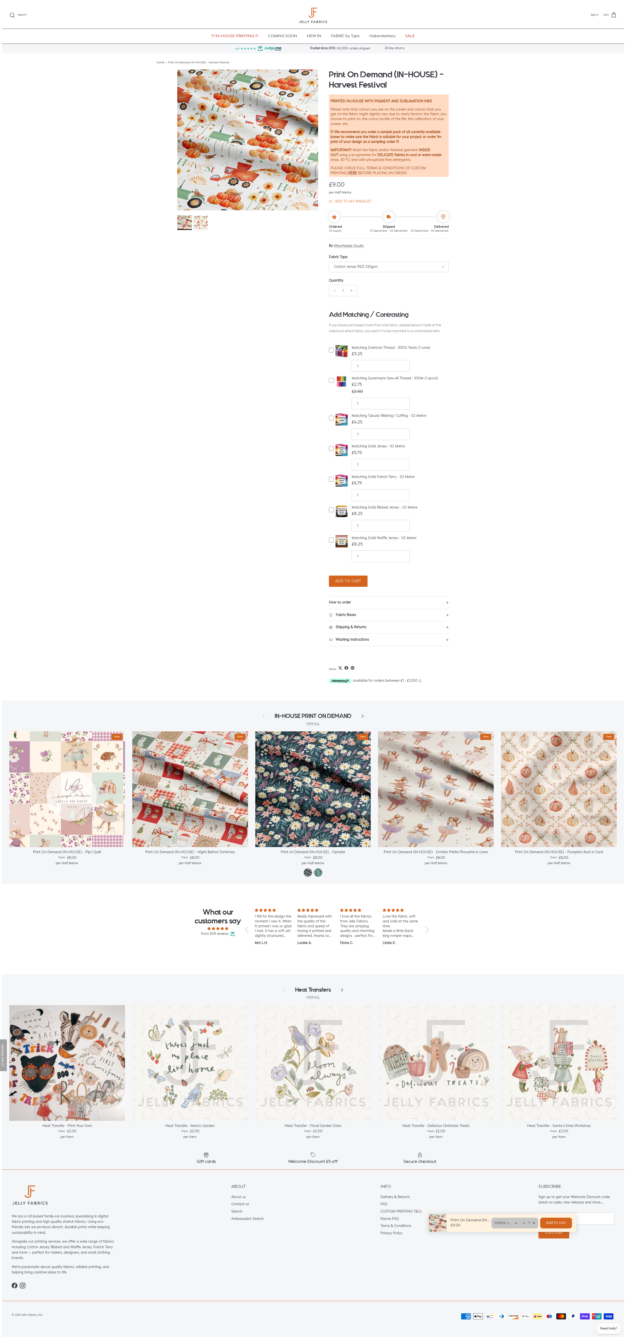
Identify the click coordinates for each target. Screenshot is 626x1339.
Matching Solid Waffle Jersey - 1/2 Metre (384, 538)
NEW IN (314, 36)
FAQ (383, 1204)
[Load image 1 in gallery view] (247, 139)
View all (313, 724)
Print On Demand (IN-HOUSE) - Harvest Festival (198, 62)
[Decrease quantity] (333, 290)
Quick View (342, 355)
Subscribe (554, 1233)
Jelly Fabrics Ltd (32, 1315)
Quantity (336, 280)
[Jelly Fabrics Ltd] (313, 15)
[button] (350, 201)
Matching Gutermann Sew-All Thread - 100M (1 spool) (395, 378)
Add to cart (348, 581)
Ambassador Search (247, 1219)
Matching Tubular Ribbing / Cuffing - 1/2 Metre (389, 416)
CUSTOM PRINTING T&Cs (401, 1211)
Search (236, 1211)
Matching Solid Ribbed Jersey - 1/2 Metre (384, 507)
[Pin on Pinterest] (352, 668)
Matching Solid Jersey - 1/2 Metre (378, 446)
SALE (410, 36)
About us (238, 1197)
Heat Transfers (313, 990)
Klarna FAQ (389, 1219)
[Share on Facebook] (346, 668)
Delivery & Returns (395, 1197)
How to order (340, 602)
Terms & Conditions (395, 1226)
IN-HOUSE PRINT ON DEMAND (313, 716)
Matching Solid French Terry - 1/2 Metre (383, 477)
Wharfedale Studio (349, 246)
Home (160, 62)
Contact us (240, 1204)
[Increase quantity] (352, 290)
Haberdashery (382, 36)
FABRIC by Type (345, 36)
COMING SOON (282, 36)
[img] (218, 928)
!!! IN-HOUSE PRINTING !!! (235, 36)
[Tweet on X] (340, 668)
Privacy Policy (391, 1233)
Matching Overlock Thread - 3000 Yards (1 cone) (391, 348)
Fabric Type (338, 257)
